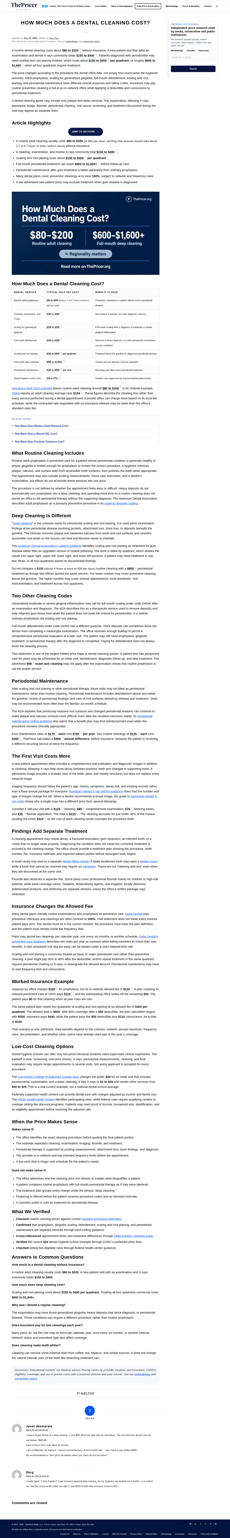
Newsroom (204, 50)
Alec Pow (54, 38)
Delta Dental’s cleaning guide (133, 1236)
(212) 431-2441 (88, 1524)
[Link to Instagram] (205, 1523)
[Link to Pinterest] (210, 1523)
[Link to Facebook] (200, 1523)
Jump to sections (83, 131)
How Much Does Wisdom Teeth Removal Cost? (42, 425)
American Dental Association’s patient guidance (49, 546)
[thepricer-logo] (24, 6)
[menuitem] (66, 6)
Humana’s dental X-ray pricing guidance (96, 791)
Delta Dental (133, 914)
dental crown (148, 861)
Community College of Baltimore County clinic (48, 1077)
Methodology (177, 50)
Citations (191, 50)
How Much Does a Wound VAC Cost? (36, 433)
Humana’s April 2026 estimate (32, 388)
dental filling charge (76, 861)
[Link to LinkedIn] (195, 1523)
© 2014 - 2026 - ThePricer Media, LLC (27, 1524)
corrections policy (91, 41)
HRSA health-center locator (36, 1099)
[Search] (217, 6)
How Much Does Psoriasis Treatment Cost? (39, 441)
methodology (71, 41)
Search (193, 68)
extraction (89, 866)
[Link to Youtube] (215, 1523)
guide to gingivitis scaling (121, 503)
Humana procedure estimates (101, 1219)
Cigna (16, 393)
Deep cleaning (22, 523)
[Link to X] (190, 1523)
